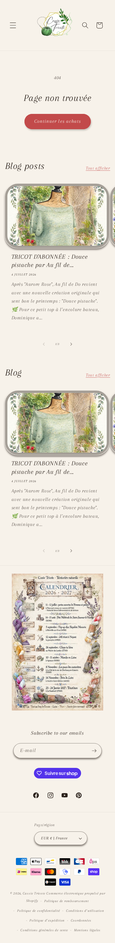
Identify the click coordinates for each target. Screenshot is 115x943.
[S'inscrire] (94, 750)
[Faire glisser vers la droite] (71, 344)
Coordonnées (81, 920)
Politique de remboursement (66, 901)
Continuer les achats (57, 121)
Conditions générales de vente (44, 930)
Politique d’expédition (47, 920)
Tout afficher (98, 168)
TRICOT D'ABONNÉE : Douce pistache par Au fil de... (50, 261)
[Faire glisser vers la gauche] (43, 344)
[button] (13, 25)
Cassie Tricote (34, 893)
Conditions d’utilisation (85, 911)
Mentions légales (87, 930)
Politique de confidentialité (38, 911)
